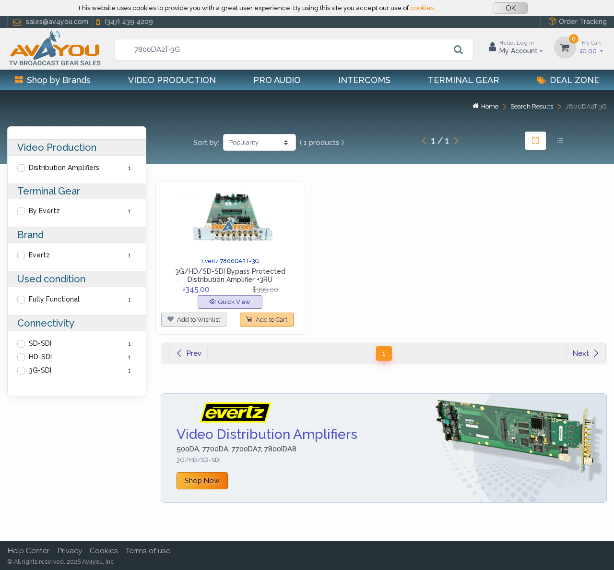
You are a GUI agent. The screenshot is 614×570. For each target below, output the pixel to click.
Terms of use (148, 550)
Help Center (28, 550)
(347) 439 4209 (129, 21)
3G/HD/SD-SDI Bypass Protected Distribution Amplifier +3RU (230, 275)
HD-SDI (40, 357)
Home (489, 106)
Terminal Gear (463, 80)
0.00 (590, 47)
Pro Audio (277, 80)
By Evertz (44, 211)
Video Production (172, 80)
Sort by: (206, 142)
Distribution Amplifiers (64, 167)
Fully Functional (54, 299)
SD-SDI (40, 343)
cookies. (422, 8)
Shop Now (202, 480)
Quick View (234, 301)
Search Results (531, 106)
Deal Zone (574, 80)
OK (511, 8)
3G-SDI (40, 370)
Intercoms (364, 80)
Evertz (39, 255)
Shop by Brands (59, 80)
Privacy (69, 550)
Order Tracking (583, 21)
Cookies (104, 550)
